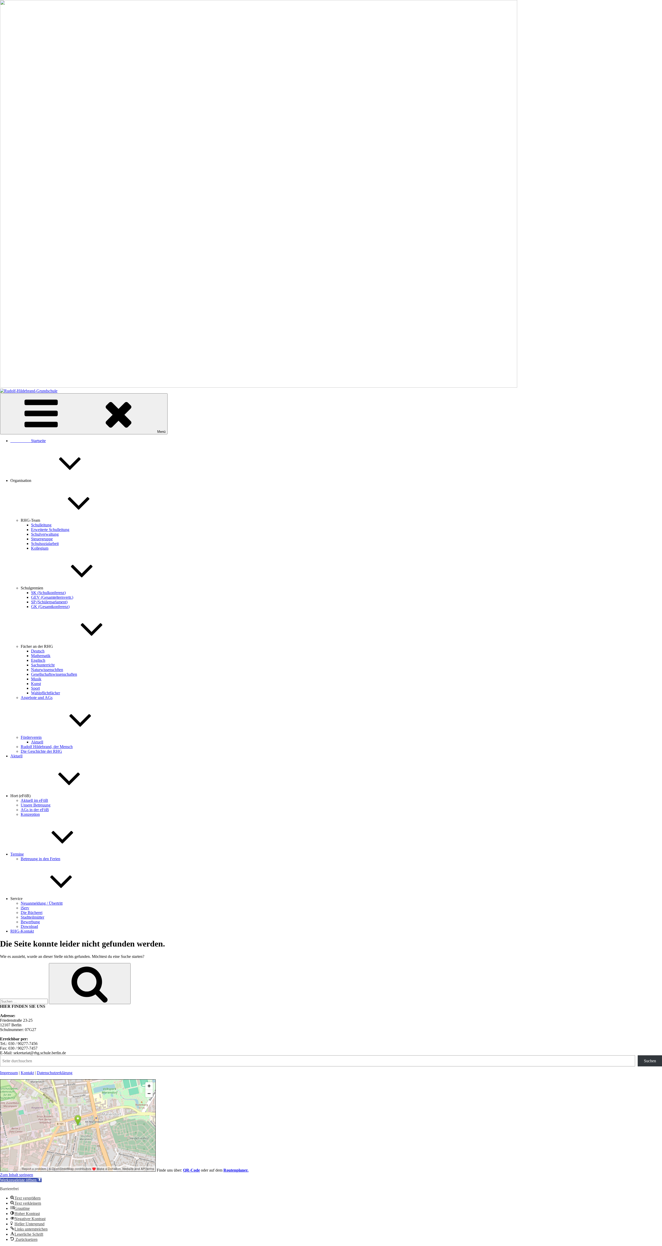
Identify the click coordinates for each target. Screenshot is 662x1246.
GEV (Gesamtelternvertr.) (52, 597)
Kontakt (27, 1073)
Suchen (650, 1061)
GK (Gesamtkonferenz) (50, 606)
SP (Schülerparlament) (49, 602)
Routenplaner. (236, 1170)
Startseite (28, 441)
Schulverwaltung (45, 534)
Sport (35, 688)
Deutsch (37, 651)
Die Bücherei (31, 912)
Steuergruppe (42, 539)
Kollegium (39, 548)
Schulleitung (41, 525)
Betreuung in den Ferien (40, 859)
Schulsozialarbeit (45, 543)
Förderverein (31, 737)
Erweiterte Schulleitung (50, 529)
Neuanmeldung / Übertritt (42, 903)
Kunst (36, 683)
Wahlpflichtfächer (45, 693)
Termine (17, 854)
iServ (25, 908)
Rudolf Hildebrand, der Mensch (47, 746)
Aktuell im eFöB (34, 800)
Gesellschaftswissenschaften (54, 674)
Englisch (38, 660)
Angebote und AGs (36, 697)
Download (29, 926)
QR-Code (191, 1170)
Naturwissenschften (47, 669)
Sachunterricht (43, 665)
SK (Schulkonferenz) (48, 592)
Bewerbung (30, 922)
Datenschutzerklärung (54, 1073)
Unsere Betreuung (35, 805)
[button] (21, 1180)
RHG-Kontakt (22, 931)
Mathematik (40, 655)
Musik (36, 679)
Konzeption (30, 814)
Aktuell (37, 742)
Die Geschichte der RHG (41, 751)
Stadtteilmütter (32, 917)
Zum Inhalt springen (16, 1175)
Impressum (9, 1073)
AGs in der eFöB (35, 809)
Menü (161, 432)
